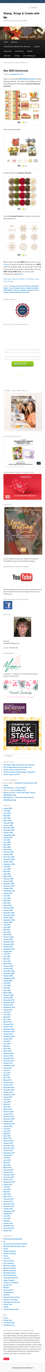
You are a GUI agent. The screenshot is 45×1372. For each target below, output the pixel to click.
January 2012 (8, 1223)
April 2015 (7, 1136)
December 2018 (8, 1029)
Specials (29, 51)
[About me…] (22, 627)
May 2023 (6, 900)
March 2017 (7, 1080)
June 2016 (7, 1102)
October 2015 (8, 1121)
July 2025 (6, 840)
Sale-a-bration (8, 1290)
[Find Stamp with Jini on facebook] (7, 609)
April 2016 (7, 1107)
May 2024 (6, 871)
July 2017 (6, 1070)
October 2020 (8, 976)
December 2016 (8, 1087)
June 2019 (7, 1014)
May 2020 (6, 988)
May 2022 (6, 929)
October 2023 (8, 888)
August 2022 (7, 922)
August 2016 (7, 1097)
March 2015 (7, 1138)
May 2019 (6, 1017)
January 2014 (8, 1172)
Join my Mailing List (29, 56)
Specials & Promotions (11, 1297)
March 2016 (7, 1109)
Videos (5, 1307)
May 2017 (6, 1075)
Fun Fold (6, 1258)
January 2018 (8, 1056)
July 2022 (6, 925)
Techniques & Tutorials (11, 1302)
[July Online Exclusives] (22, 453)
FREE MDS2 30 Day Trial (11, 290)
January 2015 (8, 1143)
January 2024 (8, 881)
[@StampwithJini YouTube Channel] (22, 577)
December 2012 (8, 1204)
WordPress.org (8, 1325)
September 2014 (9, 1153)
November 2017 (8, 1060)
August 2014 (7, 1155)
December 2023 (8, 883)
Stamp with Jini (9, 792)
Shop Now (7, 56)
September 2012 (9, 1211)
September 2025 (9, 835)
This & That (7, 1304)
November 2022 (8, 915)
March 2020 (7, 993)
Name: (8, 348)
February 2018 (8, 1053)
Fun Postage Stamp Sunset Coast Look (17, 767)
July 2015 (6, 1128)
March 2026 (7, 820)
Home (6, 42)
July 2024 (6, 866)
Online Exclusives (9, 1275)
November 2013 (8, 1177)
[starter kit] (22, 530)
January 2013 (8, 1201)
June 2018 (7, 1043)
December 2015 (8, 1116)
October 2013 (8, 1179)
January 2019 (8, 1026)
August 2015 (7, 1126)
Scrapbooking (8, 1292)
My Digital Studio (9, 1273)
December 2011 (8, 1226)
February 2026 (8, 823)
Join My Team (19, 51)
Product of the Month (11, 1282)
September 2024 (9, 864)
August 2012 (7, 1213)
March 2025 (7, 849)
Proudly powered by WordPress (22, 1368)
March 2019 (7, 1022)
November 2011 (8, 1228)
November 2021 (8, 944)
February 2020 (8, 995)
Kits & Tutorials (8, 1261)
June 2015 (7, 1131)
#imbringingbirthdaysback (12, 1239)
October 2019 (8, 1005)
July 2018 (6, 1041)
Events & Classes (9, 1253)
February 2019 (8, 1024)
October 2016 (8, 1092)
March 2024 (7, 876)
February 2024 (8, 879)
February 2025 (8, 852)
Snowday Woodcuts (26, 290)
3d (4, 1241)
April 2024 (7, 874)
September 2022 (9, 920)
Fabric (5, 1256)
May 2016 (6, 1104)
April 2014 (7, 1165)
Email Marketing (20, 374)
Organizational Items (10, 1278)
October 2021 (8, 946)
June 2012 (7, 1218)
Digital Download (9, 1251)
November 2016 (8, 1090)
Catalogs (17, 56)
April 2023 (7, 903)
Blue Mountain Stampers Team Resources (17, 46)
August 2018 (7, 1039)
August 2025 (7, 837)
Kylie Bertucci (8, 788)
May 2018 (6, 1046)
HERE (21, 274)
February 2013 (8, 1199)
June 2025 (7, 842)
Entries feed (7, 1320)
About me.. (14, 42)
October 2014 (8, 1150)
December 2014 (8, 1145)
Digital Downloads (33, 288)
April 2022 (7, 932)
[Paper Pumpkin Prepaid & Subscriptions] (22, 499)
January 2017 (8, 1085)
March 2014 (7, 1167)
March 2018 (7, 1051)
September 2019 (9, 1007)
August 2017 (7, 1068)
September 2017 (9, 1065)
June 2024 (7, 869)
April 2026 (7, 818)
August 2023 (7, 893)
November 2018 (8, 1031)
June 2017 (7, 1073)
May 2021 (6, 959)
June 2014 (7, 1160)
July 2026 (6, 811)
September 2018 (9, 1036)
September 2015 (9, 1124)
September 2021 (9, 949)
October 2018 (8, 1034)
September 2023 (9, 891)
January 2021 (8, 968)
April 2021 (7, 961)
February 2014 (8, 1170)
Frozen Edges (21, 788)
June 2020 (7, 985)
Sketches (6, 1295)
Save (7, 1359)
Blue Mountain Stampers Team (14, 1246)
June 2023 (7, 898)
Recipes (6, 1287)
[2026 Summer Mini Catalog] (22, 412)
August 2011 (7, 1230)
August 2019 (7, 1010)
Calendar (37, 46)
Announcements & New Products (21, 286)
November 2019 (8, 1002)
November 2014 (8, 1148)
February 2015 (8, 1141)
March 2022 (7, 934)
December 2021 (8, 942)
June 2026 (7, 813)
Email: (7, 355)
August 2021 (7, 951)
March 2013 (7, 1196)
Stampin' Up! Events (10, 1299)
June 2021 (7, 956)
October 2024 (8, 862)
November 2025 (8, 830)
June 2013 (7, 1189)
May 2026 (6, 816)
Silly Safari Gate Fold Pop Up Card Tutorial (18, 765)
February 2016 (8, 1111)
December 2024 (8, 857)
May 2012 (6, 1221)
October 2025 (8, 832)
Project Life (7, 1285)
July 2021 (6, 954)
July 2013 (6, 1187)
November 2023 (8, 886)
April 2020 (7, 990)
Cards (5, 1249)
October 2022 (8, 917)
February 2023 (8, 908)
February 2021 (8, 966)
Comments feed (9, 1322)
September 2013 (9, 1182)
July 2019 (6, 1012)
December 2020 (8, 971)
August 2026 (7, 808)
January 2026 (8, 825)
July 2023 (6, 896)
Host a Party (8, 51)
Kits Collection (8, 1263)
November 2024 (8, 859)
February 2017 (8, 1082)
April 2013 (7, 1194)
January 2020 (8, 997)
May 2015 (6, 1133)
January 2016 (8, 1114)
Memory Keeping (9, 1270)
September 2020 (9, 978)
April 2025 (7, 847)
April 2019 (7, 1019)
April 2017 (7, 1077)
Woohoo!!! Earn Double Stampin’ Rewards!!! (19, 772)
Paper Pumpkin (9, 1280)
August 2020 (7, 980)
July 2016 (6, 1099)
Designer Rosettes (20, 288)
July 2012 (6, 1216)
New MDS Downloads (15, 70)
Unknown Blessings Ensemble (19, 292)
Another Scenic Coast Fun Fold (14, 769)
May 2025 (6, 845)
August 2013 (7, 1184)
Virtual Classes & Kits (11, 1309)
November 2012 (8, 1206)
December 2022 (8, 913)
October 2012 (8, 1209)
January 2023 (8, 910)
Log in (5, 1318)
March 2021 (7, 963)
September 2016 (9, 1094)
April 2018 (7, 1048)
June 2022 (7, 927)
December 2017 (8, 1058)
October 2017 (8, 1063)
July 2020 (6, 983)
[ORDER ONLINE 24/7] (22, 310)
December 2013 (8, 1175)
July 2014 (6, 1158)
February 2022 (8, 937)
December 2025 (8, 828)
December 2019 (8, 1000)
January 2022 (8, 939)
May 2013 (6, 1192)
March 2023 (7, 905)
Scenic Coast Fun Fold (11, 774)
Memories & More (9, 1266)
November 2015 (8, 1119)
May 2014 (6, 1162)
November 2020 (8, 973)
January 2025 (8, 854)
